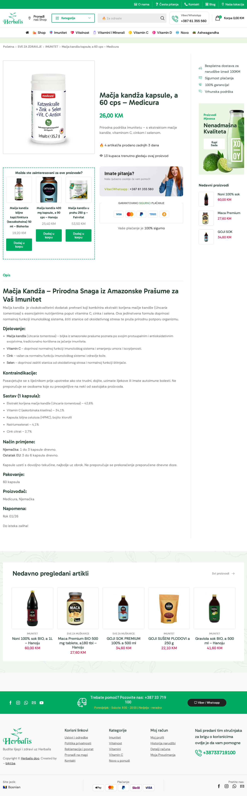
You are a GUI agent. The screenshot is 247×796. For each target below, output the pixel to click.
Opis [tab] (6, 275)
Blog (212, 4)
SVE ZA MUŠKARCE (78, 633)
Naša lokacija (234, 4)
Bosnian (14, 787)
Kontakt (194, 4)
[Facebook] (10, 703)
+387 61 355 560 (142, 189)
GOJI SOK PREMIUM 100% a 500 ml (231, 232)
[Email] (34, 703)
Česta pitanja (168, 4)
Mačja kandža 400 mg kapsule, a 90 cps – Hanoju (49, 212)
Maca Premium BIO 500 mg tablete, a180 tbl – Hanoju (230, 213)
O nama (143, 4)
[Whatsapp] (26, 703)
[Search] (162, 18)
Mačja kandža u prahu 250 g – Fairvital (78, 212)
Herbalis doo (30, 758)
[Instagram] (18, 703)
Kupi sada (214, 143)
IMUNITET (51, 47)
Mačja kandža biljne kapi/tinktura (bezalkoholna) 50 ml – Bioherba (19, 217)
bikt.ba (10, 763)
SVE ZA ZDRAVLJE (30, 47)
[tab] (9, 277)
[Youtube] (41, 703)
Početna (8, 47)
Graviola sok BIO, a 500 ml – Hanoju (214, 640)
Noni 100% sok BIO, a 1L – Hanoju (229, 194)
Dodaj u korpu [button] (19, 245)
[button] (229, 18)
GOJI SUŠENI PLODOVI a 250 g (169, 640)
